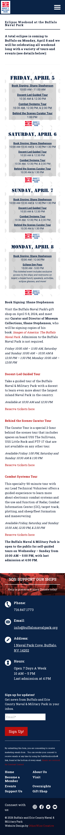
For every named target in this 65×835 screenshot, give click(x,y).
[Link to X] (48, 807)
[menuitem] (57, 7)
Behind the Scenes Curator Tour (28, 421)
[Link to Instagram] (35, 807)
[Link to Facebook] (41, 807)
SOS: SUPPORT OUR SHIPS (32, 579)
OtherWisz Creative (41, 825)
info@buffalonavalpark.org (36, 627)
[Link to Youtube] (55, 807)
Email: (19, 620)
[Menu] (57, 7)
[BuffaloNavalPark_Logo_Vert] (26, 7)
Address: (21, 638)
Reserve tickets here (20, 409)
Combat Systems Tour (21, 476)
